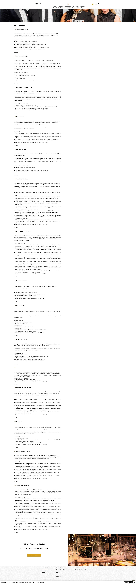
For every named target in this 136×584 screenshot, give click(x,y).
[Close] (134, 582)
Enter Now (16, 52)
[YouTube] (40, 3)
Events (43, 572)
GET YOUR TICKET (34, 555)
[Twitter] (38, 3)
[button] (92, 4)
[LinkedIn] (36, 3)
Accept (131, 582)
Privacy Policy (42, 582)
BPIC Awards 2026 (34, 544)
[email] (79, 569)
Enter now (16, 83)
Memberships (44, 569)
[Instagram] (41, 3)
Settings (126, 582)
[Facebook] (37, 3)
